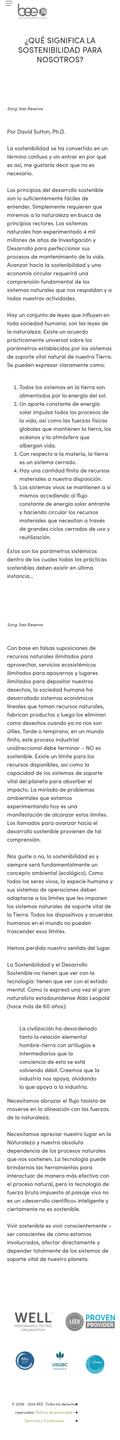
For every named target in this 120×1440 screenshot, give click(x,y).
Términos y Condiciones (44, 1420)
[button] (9, 3)
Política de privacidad (54, 1412)
